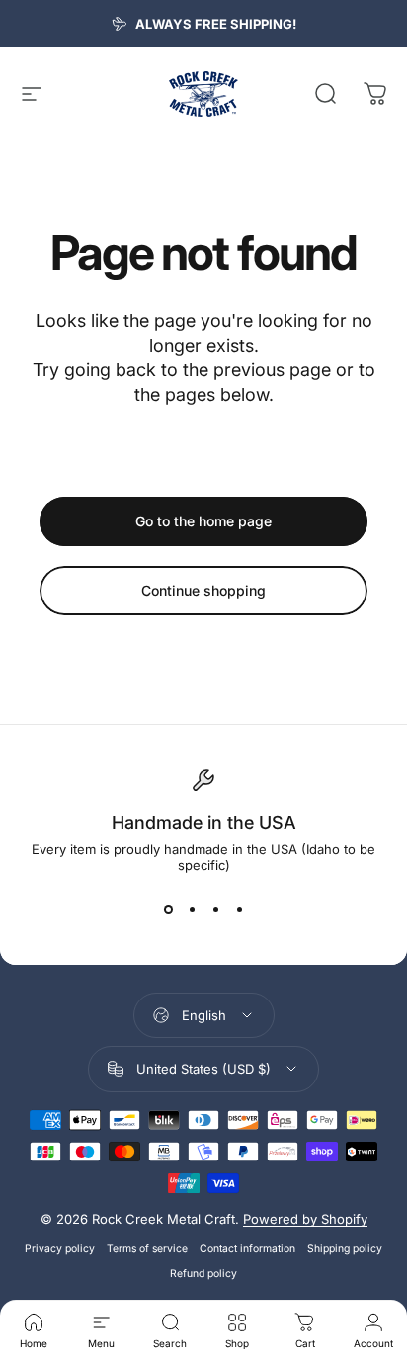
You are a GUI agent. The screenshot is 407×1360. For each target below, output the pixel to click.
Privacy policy (60, 1248)
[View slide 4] (239, 908)
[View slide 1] (168, 908)
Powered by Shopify (305, 1219)
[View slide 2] (192, 908)
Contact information (247, 1248)
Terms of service (147, 1248)
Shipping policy (344, 1248)
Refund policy (203, 1273)
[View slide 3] (215, 908)
